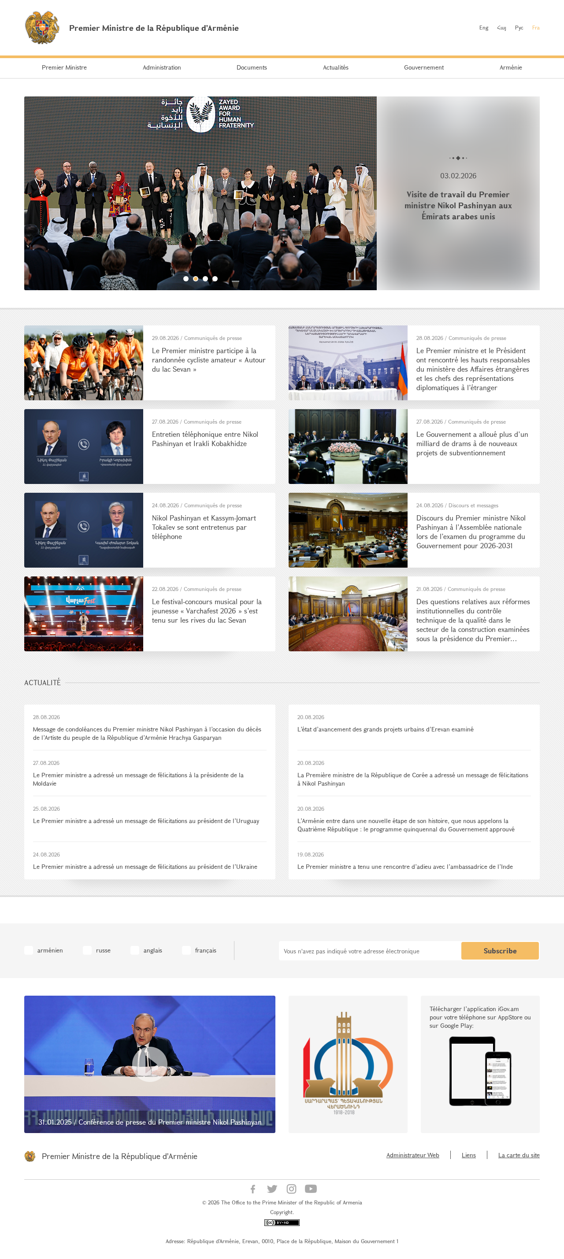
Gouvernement (424, 67)
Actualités (336, 67)
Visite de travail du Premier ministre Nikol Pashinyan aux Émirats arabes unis (458, 205)
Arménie (511, 67)
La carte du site (519, 1155)
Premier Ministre (64, 67)
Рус (519, 27)
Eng (483, 27)
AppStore (510, 1017)
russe (103, 950)
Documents (252, 67)
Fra (536, 27)
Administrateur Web (412, 1155)
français (205, 950)
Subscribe (500, 950)
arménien (50, 950)
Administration (162, 67)
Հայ (501, 27)
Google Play (456, 1025)
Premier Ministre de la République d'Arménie (119, 1156)
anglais (153, 950)
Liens (469, 1155)
